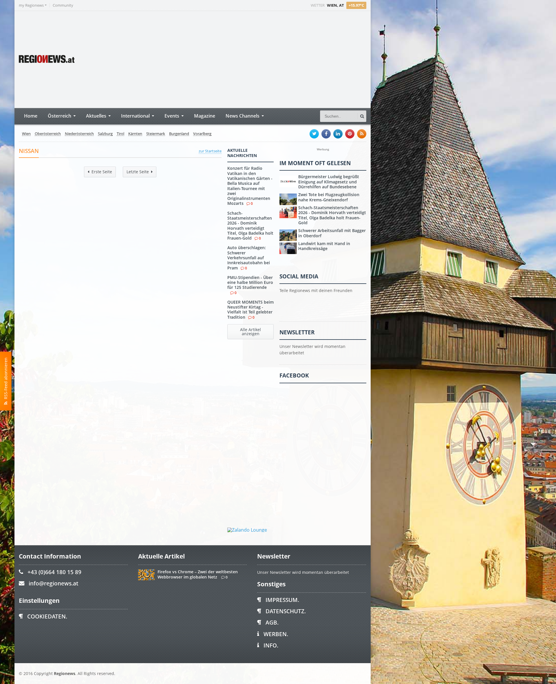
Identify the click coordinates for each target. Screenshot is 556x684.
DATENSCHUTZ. (286, 611)
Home (30, 115)
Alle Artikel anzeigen (250, 331)
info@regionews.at (53, 583)
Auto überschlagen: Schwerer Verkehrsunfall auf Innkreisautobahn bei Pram (248, 257)
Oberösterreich (48, 134)
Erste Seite (102, 171)
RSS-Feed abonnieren (5, 379)
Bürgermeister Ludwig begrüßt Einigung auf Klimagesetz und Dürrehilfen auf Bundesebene (328, 181)
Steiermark (155, 134)
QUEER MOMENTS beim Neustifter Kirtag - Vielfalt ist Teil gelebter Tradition (250, 309)
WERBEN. (276, 634)
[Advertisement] (257, 58)
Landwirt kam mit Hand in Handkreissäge (324, 246)
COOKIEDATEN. (47, 616)
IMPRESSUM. (282, 600)
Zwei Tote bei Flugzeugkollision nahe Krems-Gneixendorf (328, 197)
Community (63, 5)
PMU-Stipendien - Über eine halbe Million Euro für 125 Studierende (250, 282)
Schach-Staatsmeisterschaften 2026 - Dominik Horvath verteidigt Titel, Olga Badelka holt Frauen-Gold (250, 225)
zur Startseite (210, 151)
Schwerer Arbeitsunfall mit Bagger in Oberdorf (332, 233)
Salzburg (105, 134)
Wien (26, 134)
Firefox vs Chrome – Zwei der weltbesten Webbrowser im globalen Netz (198, 574)
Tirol (120, 134)
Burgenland (179, 134)
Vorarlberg (202, 134)
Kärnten (135, 134)
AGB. (272, 622)
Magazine (204, 115)
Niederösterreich (79, 134)
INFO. (271, 645)
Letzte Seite (138, 171)
